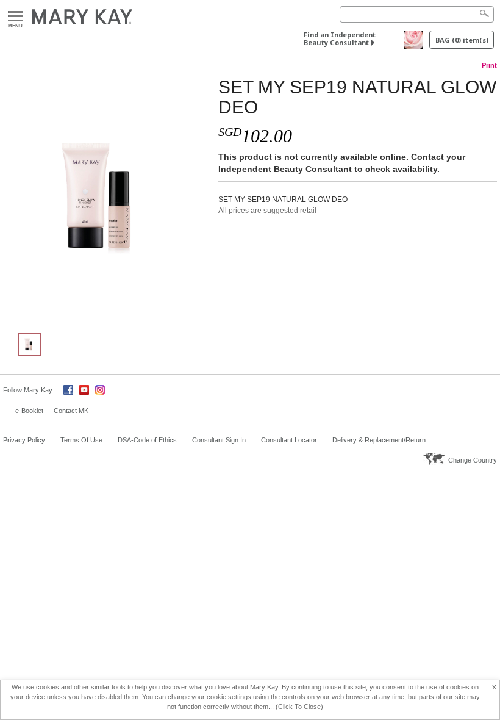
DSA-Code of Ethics (147, 440)
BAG (461, 40)
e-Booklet (29, 410)
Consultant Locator (289, 440)
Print (489, 65)
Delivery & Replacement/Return (379, 440)
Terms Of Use (81, 440)
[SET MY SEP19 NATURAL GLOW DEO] (106, 199)
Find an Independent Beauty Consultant (340, 38)
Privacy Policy (24, 440)
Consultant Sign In (219, 440)
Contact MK (71, 410)
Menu (15, 17)
